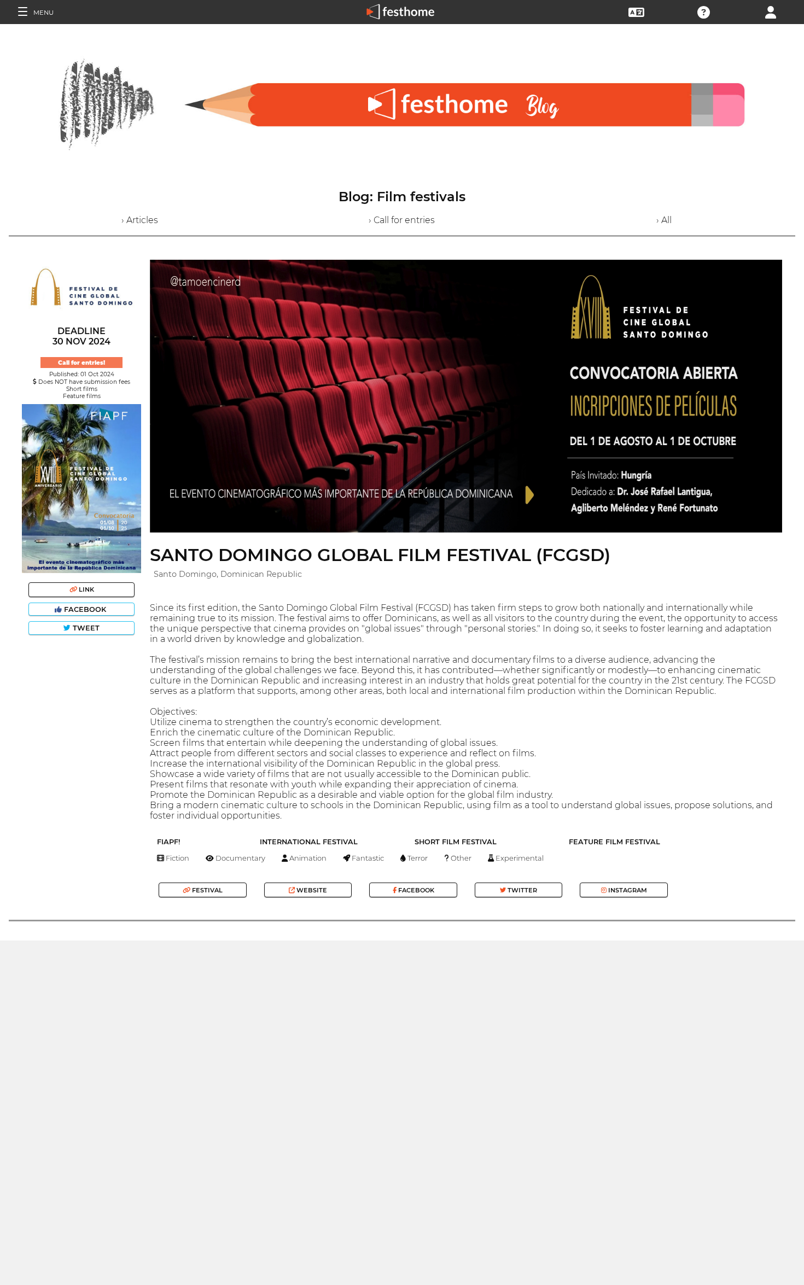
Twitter (521, 890)
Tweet (85, 628)
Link (85, 589)
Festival (206, 890)
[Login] (770, 11)
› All (664, 220)
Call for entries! (81, 362)
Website (311, 890)
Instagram (627, 890)
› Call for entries (402, 220)
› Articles (139, 220)
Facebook (85, 609)
